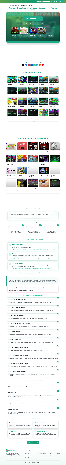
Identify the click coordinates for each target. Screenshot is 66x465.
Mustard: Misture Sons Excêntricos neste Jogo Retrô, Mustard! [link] (24, 5)
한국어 (51, 455)
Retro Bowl (18, 0)
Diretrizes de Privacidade (42, 453)
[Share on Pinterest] (43, 65)
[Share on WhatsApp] (34, 65)
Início (13, 0)
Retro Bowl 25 (31, 287)
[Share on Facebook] (26, 65)
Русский (55, 453)
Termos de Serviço (41, 454)
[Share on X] (23, 65)
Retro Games (12, 5)
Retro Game (25, 287)
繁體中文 (58, 453)
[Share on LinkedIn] (31, 65)
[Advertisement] (33, 51)
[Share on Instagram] (29, 65)
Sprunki (29, 0)
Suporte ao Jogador (41, 451)
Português (51, 453)
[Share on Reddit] (40, 65)
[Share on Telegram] (37, 65)
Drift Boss (23, 0)
